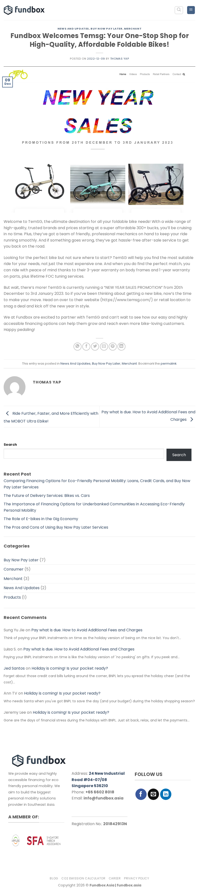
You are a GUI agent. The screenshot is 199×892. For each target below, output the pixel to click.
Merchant (132, 29)
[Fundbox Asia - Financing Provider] (25, 10)
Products (12, 597)
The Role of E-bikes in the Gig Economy (41, 519)
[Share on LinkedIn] (121, 347)
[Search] (179, 10)
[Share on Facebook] (86, 347)
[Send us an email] (153, 794)
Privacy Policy (136, 878)
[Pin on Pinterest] (113, 347)
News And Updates (73, 29)
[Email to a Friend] (104, 347)
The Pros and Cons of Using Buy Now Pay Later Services (56, 527)
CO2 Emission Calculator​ (83, 878)
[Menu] (191, 10)
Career (115, 878)
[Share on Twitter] (95, 347)
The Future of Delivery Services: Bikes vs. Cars (47, 495)
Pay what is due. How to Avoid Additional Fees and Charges (86, 630)
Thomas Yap (119, 59)
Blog (54, 878)
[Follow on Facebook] (141, 794)
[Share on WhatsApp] (78, 347)
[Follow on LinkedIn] (166, 794)
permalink (168, 363)
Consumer (14, 569)
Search (10, 444)
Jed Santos (14, 668)
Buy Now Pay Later (107, 29)
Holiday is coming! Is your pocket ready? (70, 668)
